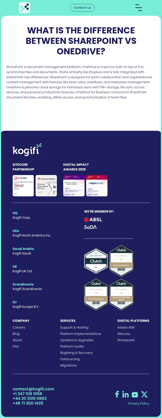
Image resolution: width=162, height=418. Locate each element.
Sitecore (123, 334)
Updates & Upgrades (76, 340)
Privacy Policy (138, 404)
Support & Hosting (74, 328)
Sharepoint (126, 340)
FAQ (16, 346)
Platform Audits (72, 346)
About (17, 340)
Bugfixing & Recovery (76, 353)
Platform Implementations (80, 334)
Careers (19, 328)
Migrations (68, 365)
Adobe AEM (126, 328)
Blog (16, 334)
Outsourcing (70, 359)
